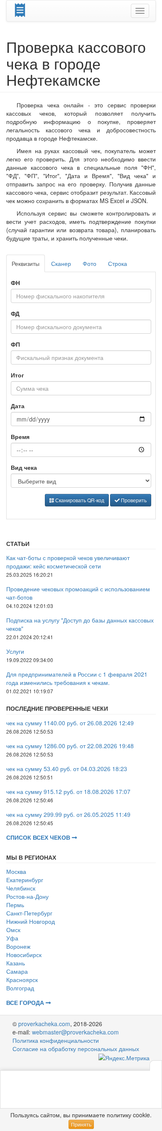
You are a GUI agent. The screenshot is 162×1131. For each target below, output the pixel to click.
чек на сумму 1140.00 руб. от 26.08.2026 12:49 (70, 723)
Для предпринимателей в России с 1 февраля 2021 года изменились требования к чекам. (76, 678)
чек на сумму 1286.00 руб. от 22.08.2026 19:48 (70, 746)
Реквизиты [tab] (25, 263)
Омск (13, 929)
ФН (15, 282)
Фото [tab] (89, 263)
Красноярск (22, 979)
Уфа (12, 938)
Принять (81, 1124)
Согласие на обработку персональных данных (75, 1048)
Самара (17, 971)
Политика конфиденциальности (55, 1040)
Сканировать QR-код (79, 499)
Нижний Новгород (30, 921)
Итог (17, 375)
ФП (15, 344)
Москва (16, 871)
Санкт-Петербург (29, 913)
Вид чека (24, 467)
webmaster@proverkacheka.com (75, 1032)
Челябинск (20, 888)
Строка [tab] (117, 263)
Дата (18, 406)
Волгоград (20, 988)
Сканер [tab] (61, 263)
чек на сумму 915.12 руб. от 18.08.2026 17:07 (68, 791)
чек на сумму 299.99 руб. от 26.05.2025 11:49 (68, 814)
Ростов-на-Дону (27, 896)
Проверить (133, 499)
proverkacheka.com (44, 1023)
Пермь (15, 904)
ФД (15, 313)
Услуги (15, 651)
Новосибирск (24, 954)
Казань (15, 963)
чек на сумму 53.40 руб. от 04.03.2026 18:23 (66, 768)
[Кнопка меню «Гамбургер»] (140, 11)
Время (20, 436)
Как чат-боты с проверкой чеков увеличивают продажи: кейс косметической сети (68, 561)
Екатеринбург (24, 880)
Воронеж (18, 946)
